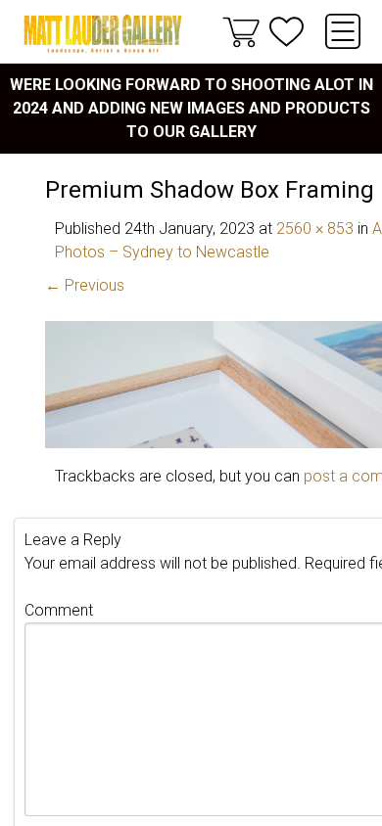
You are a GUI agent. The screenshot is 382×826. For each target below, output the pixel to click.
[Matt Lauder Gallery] (103, 34)
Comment (58, 610)
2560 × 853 (315, 228)
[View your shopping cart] (241, 31)
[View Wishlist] (286, 32)
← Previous (84, 285)
